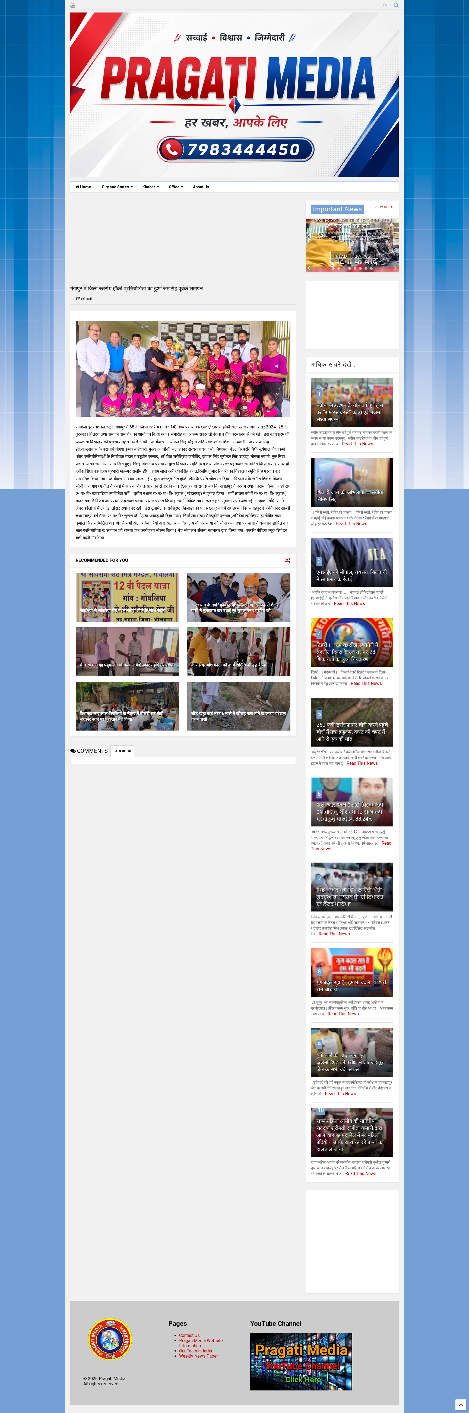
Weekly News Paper (198, 1356)
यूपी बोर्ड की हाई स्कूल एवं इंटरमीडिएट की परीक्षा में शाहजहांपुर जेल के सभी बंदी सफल (350, 1062)
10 (321, 1110)
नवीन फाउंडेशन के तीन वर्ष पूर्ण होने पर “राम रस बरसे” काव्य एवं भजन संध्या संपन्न (349, 412)
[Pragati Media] (234, 174)
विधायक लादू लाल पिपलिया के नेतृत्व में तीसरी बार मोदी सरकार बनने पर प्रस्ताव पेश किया (121, 716)
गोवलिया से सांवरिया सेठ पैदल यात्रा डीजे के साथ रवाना (123, 610)
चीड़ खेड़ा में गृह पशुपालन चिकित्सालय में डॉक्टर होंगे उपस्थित (126, 665)
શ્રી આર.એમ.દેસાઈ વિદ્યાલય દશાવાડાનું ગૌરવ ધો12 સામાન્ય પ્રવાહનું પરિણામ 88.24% (349, 811)
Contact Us (189, 1335)
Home (85, 187)
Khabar (148, 187)
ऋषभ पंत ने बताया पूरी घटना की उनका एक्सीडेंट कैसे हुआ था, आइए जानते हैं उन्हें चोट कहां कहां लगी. (352, 220)
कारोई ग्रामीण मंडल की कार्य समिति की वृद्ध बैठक (228, 665)
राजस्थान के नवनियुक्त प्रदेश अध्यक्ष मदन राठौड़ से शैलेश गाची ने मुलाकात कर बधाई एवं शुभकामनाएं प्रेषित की (235, 607)
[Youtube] (72, 5)
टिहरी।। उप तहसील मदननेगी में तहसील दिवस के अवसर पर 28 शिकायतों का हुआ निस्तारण (347, 652)
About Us (201, 187)
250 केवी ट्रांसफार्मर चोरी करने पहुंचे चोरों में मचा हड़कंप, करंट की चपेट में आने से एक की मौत (352, 732)
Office (174, 187)
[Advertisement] (183, 238)
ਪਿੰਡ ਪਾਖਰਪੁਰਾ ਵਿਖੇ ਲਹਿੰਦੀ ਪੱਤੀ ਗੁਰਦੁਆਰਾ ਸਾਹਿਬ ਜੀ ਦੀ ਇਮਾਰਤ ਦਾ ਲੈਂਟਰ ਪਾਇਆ (350, 896)
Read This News (353, 256)
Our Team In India (195, 1351)
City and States (115, 187)
